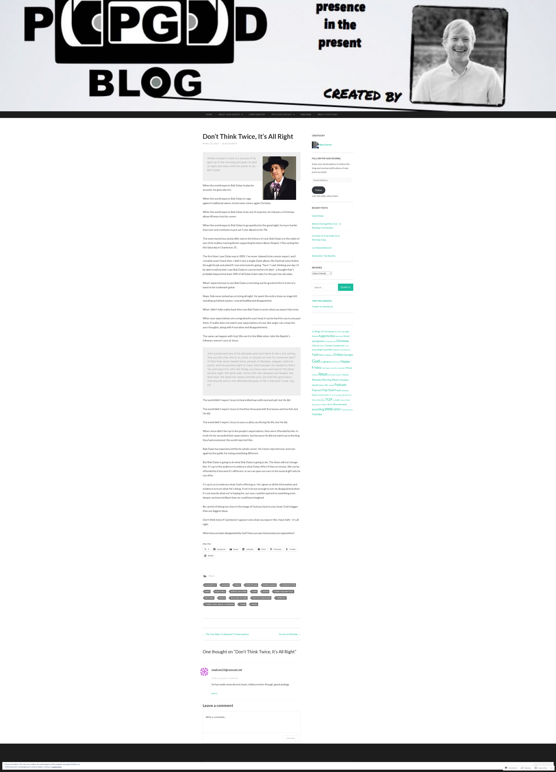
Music (212, 576)
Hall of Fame (335, 362)
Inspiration (341, 368)
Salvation (345, 395)
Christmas (342, 341)
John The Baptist (283, 591)
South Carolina (261, 598)
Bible (237, 585)
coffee (321, 346)
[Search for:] (332, 287)
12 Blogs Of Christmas (323, 331)
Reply (214, 693)
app (343, 332)
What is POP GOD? (328, 114)
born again (269, 585)
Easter (336, 349)
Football (327, 355)
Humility (334, 368)
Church (315, 345)
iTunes (314, 375)
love (333, 375)
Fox (332, 355)
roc (330, 395)
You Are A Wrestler (290, 634)
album (225, 585)
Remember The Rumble (323, 255)
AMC (339, 332)
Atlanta (315, 336)
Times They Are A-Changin (219, 604)
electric (220, 591)
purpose (345, 390)
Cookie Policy (56, 767)
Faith (315, 354)
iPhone (348, 368)
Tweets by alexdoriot (322, 306)
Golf (321, 362)
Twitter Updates (322, 301)
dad (207, 591)
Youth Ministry (347, 410)
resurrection (323, 395)
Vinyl (254, 604)
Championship (330, 341)
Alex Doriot (229, 143)
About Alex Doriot (229, 114)
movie (315, 385)
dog (319, 349)
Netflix (331, 385)
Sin (350, 395)
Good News (318, 215)
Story (314, 400)
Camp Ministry (257, 114)
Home (209, 114)
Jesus (265, 591)
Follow (318, 190)
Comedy (328, 345)
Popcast (317, 390)
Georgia (348, 354)
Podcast (340, 385)
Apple (347, 332)
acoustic (210, 585)
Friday (338, 354)
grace (327, 361)
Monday (345, 375)
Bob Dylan (251, 585)
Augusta (324, 336)
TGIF (329, 399)
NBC (326, 385)
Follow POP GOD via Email (326, 158)
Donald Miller (327, 350)
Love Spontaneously (322, 247)
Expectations (238, 591)
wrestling (318, 409)
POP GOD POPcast (282, 114)
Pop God (328, 390)
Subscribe (305, 114)
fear (321, 354)
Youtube (317, 414)
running (338, 395)
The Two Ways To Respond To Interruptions (226, 634)
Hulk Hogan (326, 368)
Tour (242, 604)
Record (209, 598)
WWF (337, 409)
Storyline (321, 400)
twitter (337, 400)
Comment (290, 738)
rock (222, 598)
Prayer (338, 390)
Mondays (344, 379)
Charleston (288, 585)
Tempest (281, 598)
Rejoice (315, 395)
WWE (329, 409)
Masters (338, 375)
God (254, 591)
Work (330, 404)
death (314, 350)
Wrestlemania (340, 404)
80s (336, 332)
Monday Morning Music (325, 379)
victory (343, 400)
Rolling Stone (239, 598)
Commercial (338, 345)
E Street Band (345, 350)
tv (333, 400)
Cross (346, 346)
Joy (329, 375)
